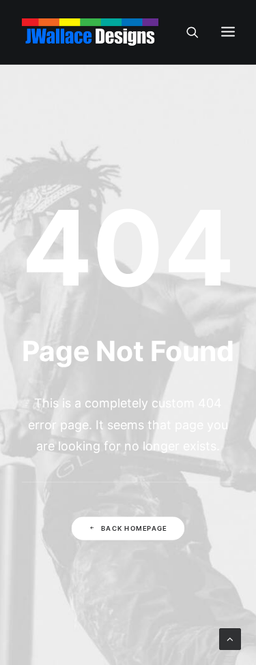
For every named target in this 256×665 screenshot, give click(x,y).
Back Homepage (134, 528)
